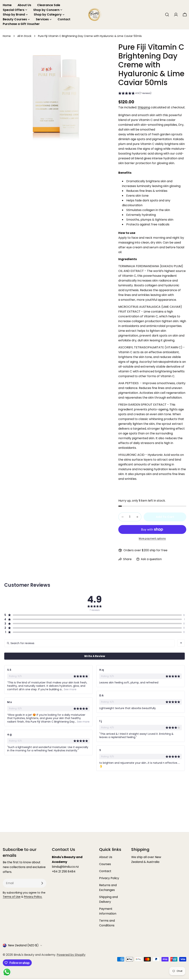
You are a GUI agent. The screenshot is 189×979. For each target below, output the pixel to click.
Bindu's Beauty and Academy (34, 955)
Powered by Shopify (71, 955)
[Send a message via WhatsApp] (7, 972)
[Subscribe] (42, 883)
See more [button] (69, 689)
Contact (105, 871)
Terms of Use (11, 897)
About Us (105, 857)
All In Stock (24, 36)
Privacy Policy (109, 878)
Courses (105, 864)
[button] (134, 93)
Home (7, 36)
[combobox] (181, 643)
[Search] (167, 14)
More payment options (152, 538)
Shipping (144, 107)
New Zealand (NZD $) (23, 945)
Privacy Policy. (33, 897)
